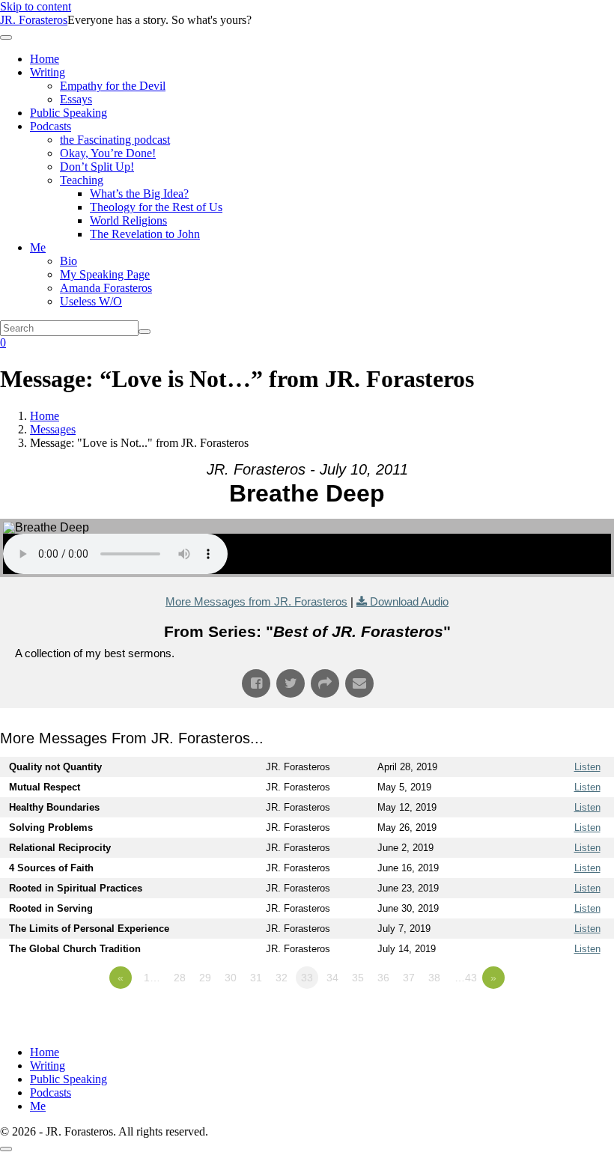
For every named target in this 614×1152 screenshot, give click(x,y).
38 (434, 978)
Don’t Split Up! (97, 166)
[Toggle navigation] (6, 37)
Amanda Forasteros (106, 287)
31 (256, 978)
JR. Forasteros (33, 19)
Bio (68, 261)
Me (38, 247)
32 (282, 978)
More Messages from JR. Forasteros (256, 601)
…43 (466, 978)
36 (383, 978)
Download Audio (409, 601)
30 (231, 978)
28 (180, 978)
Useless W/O (91, 301)
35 (358, 978)
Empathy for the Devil (112, 85)
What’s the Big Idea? (139, 193)
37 (409, 978)
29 (205, 978)
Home (44, 58)
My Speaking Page (105, 274)
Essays (76, 99)
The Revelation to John (145, 234)
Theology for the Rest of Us (156, 207)
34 (332, 978)
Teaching (81, 180)
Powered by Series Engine (558, 1019)
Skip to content (35, 6)
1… (152, 978)
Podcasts (50, 126)
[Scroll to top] (6, 1149)
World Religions (128, 220)
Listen (587, 766)
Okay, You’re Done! (108, 153)
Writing (47, 72)
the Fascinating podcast (115, 139)
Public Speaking (68, 112)
